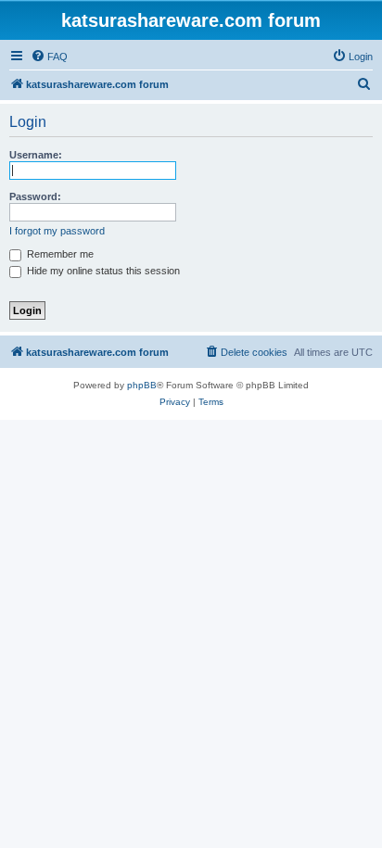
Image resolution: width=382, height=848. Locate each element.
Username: (35, 154)
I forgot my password (57, 230)
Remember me (59, 253)
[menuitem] (49, 56)
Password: (35, 196)
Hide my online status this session (102, 270)
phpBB (142, 385)
